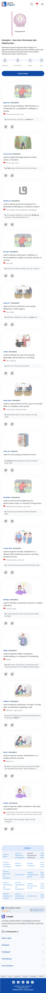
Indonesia (17, 976)
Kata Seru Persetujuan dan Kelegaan (7, 864)
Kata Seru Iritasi (20, 875)
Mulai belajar (23, 73)
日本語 (41, 976)
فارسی (10, 976)
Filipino (3, 976)
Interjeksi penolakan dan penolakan (7, 896)
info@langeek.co (12, 931)
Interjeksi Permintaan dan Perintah (32, 886)
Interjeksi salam (32, 896)
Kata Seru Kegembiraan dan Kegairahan (20, 855)
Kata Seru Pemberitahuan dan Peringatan (19, 896)
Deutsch (25, 976)
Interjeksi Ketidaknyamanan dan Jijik (32, 875)
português (33, 976)
